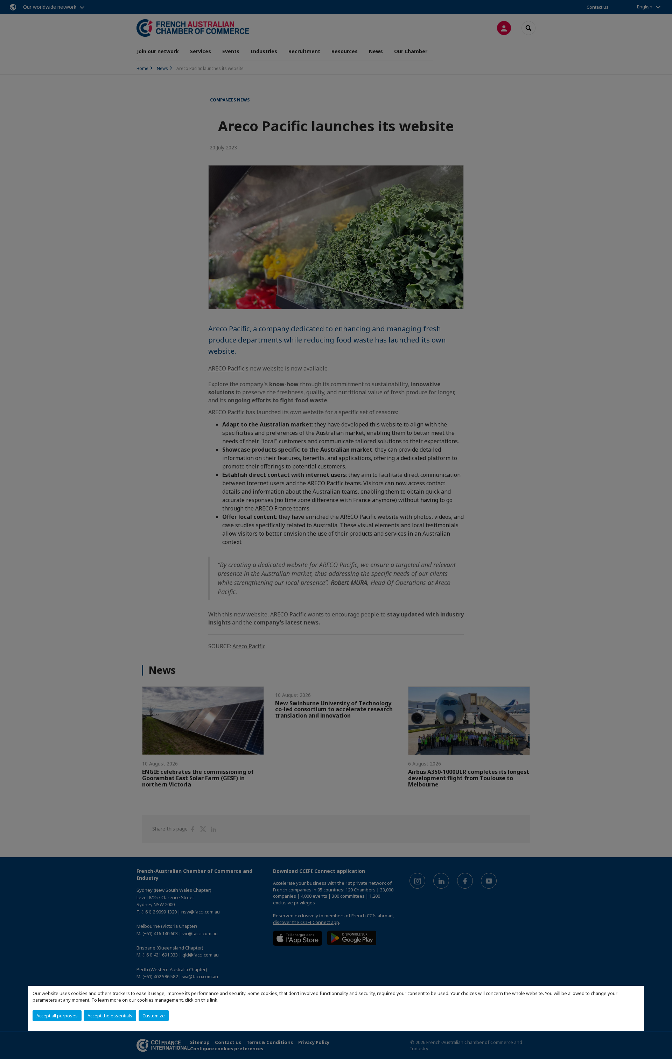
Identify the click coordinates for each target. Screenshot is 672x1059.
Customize (153, 1015)
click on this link (201, 1000)
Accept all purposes (57, 1015)
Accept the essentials (110, 1015)
